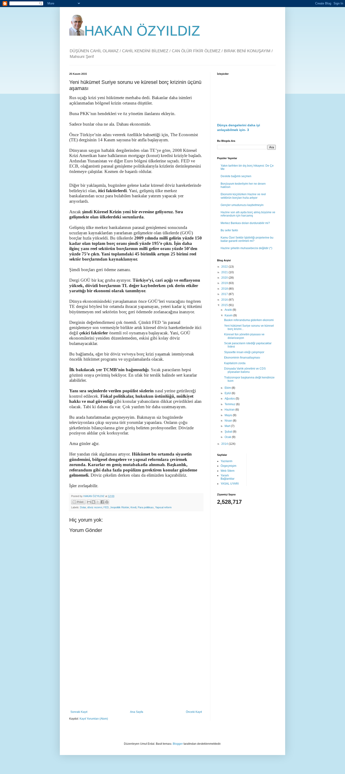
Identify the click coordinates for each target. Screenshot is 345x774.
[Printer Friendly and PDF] (78, 502)
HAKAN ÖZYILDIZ (142, 31)
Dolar (83, 507)
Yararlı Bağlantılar (227, 477)
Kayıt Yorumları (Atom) (94, 718)
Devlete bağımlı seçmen (236, 176)
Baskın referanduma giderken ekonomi (249, 320)
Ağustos (230, 398)
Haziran (230, 409)
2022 (225, 266)
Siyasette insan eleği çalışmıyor (244, 352)
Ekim (228, 387)
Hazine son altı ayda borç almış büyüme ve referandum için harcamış (248, 214)
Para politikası (146, 507)
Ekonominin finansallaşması (242, 357)
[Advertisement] (136, 671)
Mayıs (229, 415)
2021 (225, 272)
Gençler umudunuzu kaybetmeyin (242, 205)
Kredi (133, 507)
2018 (225, 288)
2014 (225, 443)
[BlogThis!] (93, 502)
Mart (228, 426)
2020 (225, 277)
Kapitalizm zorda (234, 363)
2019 (225, 283)
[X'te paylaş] (98, 502)
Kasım (229, 315)
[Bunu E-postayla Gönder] (89, 502)
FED (106, 507)
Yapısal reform (163, 507)
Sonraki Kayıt (78, 712)
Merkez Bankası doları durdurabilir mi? (245, 223)
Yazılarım (226, 461)
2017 (225, 294)
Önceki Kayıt (194, 712)
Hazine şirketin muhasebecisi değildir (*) (246, 248)
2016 (225, 299)
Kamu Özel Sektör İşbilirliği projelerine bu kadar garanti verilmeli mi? (247, 239)
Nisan (229, 420)
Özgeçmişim (228, 465)
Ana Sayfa (136, 712)
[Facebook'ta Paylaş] (102, 502)
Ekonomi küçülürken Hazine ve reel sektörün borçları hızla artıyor (243, 196)
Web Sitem (227, 470)
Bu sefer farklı (229, 230)
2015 (225, 305)
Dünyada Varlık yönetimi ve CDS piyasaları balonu (245, 370)
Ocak (228, 437)
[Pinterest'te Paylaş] (106, 502)
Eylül (228, 393)
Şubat (229, 431)
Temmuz (230, 404)
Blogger (178, 743)
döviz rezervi (94, 507)
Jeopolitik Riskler (119, 507)
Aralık (229, 309)
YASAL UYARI (230, 483)
